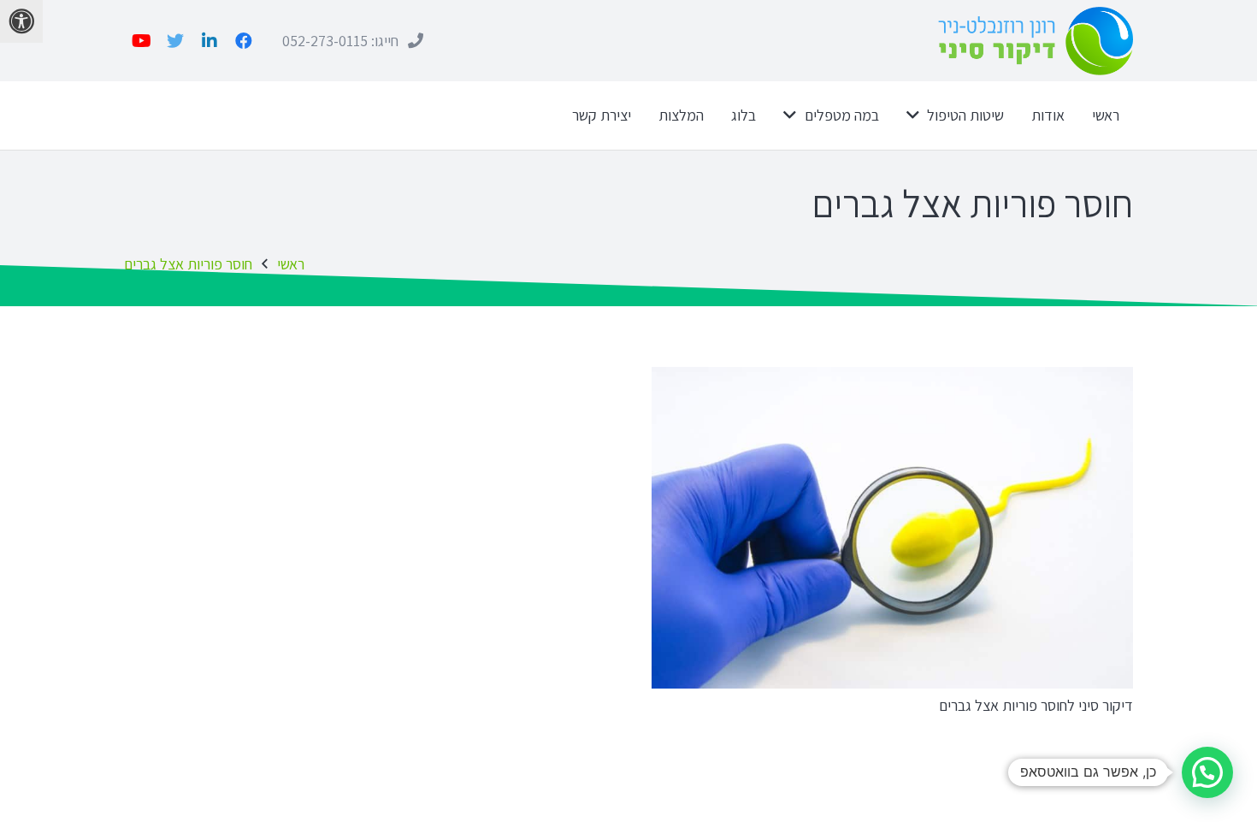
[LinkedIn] (209, 41)
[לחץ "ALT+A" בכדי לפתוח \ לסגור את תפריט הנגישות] (21, 21)
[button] (1207, 772)
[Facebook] (244, 41)
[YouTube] (141, 41)
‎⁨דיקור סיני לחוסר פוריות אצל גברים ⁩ (1034, 705)
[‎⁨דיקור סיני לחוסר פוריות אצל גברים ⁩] (892, 527)
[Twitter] (175, 41)
